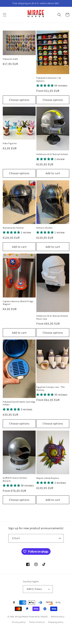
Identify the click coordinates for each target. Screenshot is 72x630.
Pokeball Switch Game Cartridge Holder (19, 403)
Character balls (10, 59)
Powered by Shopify (38, 616)
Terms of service (37, 622)
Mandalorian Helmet (13, 227)
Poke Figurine (10, 143)
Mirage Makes (21, 616)
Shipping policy (56, 622)
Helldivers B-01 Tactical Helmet (52, 154)
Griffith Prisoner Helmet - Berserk (15, 479)
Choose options (19, 100)
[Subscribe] (59, 538)
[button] (5, 15)
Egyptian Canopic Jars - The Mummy (50, 388)
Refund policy (57, 616)
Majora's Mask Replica (47, 478)
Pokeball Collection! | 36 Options (48, 79)
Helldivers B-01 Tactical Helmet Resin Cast (52, 317)
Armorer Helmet (44, 227)
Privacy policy (19, 622)
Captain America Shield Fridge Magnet (18, 303)
